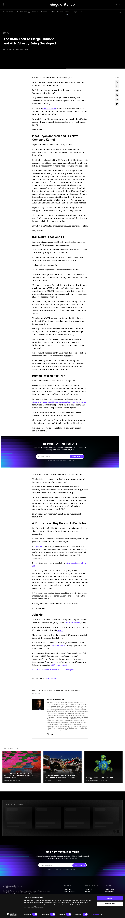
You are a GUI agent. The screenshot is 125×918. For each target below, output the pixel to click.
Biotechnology (25, 12)
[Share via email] (117, 99)
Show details (95, 914)
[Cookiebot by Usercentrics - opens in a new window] (12, 914)
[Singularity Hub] (62, 5)
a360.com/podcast (59, 665)
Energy (74, 12)
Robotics (35, 12)
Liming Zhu (7, 780)
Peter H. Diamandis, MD (10, 49)
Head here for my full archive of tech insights (53, 670)
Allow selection (110, 903)
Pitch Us (87, 891)
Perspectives (68, 690)
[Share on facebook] (117, 86)
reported (38, 546)
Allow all (109, 898)
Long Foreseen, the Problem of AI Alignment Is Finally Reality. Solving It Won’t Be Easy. (19, 775)
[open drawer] (4, 5)
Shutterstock (50, 679)
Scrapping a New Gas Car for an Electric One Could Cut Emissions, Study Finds (62, 776)
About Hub (67, 889)
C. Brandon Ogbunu (92, 780)
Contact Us (88, 889)
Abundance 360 (49, 108)
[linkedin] (51, 734)
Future (53, 12)
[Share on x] (117, 82)
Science (60, 12)
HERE (60, 630)
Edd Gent (48, 780)
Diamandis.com (58, 646)
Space (67, 12)
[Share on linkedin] (117, 90)
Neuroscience (58, 690)
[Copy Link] (117, 104)
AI (17, 12)
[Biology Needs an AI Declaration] (103, 767)
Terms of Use (109, 891)
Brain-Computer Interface (41, 690)
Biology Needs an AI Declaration (99, 777)
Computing (44, 12)
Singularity (78, 690)
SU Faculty (36, 693)
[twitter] (48, 734)
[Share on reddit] (117, 95)
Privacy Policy (109, 889)
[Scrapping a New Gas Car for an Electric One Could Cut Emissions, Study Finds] (62, 767)
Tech (80, 12)
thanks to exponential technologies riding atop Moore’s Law (60, 402)
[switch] (52, 914)
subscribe (118, 5)
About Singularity (69, 891)
